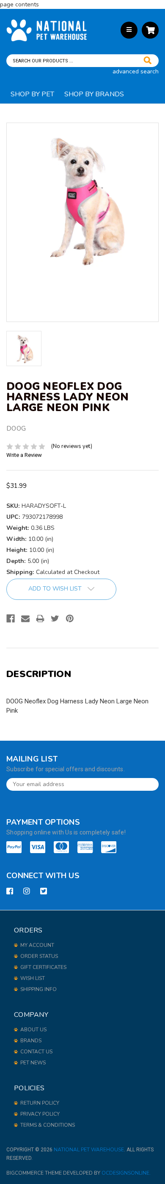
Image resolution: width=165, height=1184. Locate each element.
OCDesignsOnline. (126, 1173)
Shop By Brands (94, 94)
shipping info (38, 989)
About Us (33, 1029)
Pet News (33, 1062)
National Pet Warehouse (89, 1149)
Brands (30, 1040)
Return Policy (39, 1103)
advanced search (136, 71)
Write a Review (24, 455)
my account (37, 945)
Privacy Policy (40, 1114)
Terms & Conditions (47, 1125)
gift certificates (43, 967)
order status (39, 956)
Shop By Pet (32, 94)
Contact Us (36, 1051)
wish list (32, 978)
